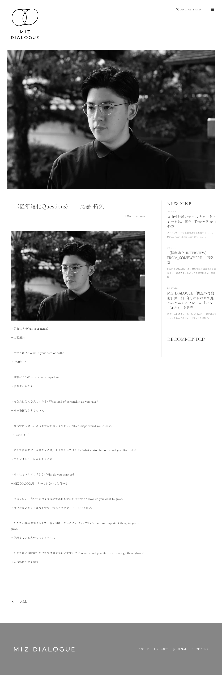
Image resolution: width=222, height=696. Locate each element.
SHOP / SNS (200, 649)
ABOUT (143, 649)
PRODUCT (161, 649)
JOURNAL (180, 649)
